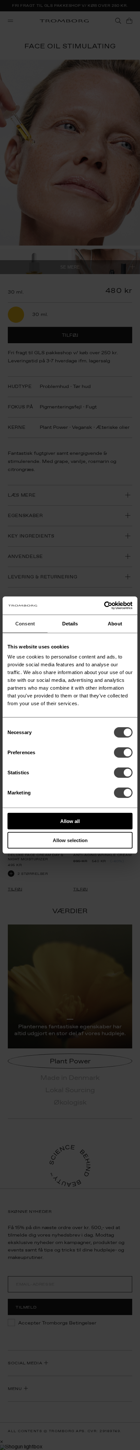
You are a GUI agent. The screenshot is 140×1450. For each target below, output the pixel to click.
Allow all (70, 821)
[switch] (123, 752)
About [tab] (115, 623)
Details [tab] (70, 623)
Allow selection (70, 840)
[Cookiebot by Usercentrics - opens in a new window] (104, 605)
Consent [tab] (25, 623)
